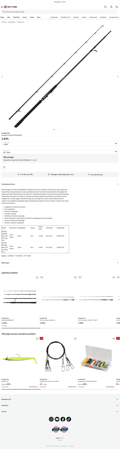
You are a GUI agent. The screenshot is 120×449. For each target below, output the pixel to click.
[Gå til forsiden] (10, 7)
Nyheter (76, 17)
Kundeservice (113, 17)
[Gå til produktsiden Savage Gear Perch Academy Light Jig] (58, 298)
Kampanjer (54, 17)
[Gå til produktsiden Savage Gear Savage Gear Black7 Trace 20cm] (58, 359)
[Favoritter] (105, 7)
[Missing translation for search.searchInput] (3, 12)
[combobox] (59, 12)
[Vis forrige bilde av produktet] (2, 76)
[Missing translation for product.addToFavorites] (4, 167)
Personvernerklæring (52, 446)
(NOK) (60, 438)
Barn (38, 17)
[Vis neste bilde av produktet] (118, 76)
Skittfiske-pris (65, 17)
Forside (4, 22)
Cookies (71, 446)
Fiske (2, 17)
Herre (25, 17)
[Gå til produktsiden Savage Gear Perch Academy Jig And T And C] (96, 298)
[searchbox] (61, 12)
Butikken (103, 17)
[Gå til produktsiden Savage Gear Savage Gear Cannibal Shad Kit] (96, 359)
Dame (32, 17)
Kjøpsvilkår (64, 446)
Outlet (84, 17)
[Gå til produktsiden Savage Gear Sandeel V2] (20, 359)
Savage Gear (21, 22)
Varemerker (93, 17)
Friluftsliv (16, 17)
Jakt (8, 17)
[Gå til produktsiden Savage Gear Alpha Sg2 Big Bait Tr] (20, 298)
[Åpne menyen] (2, 7)
